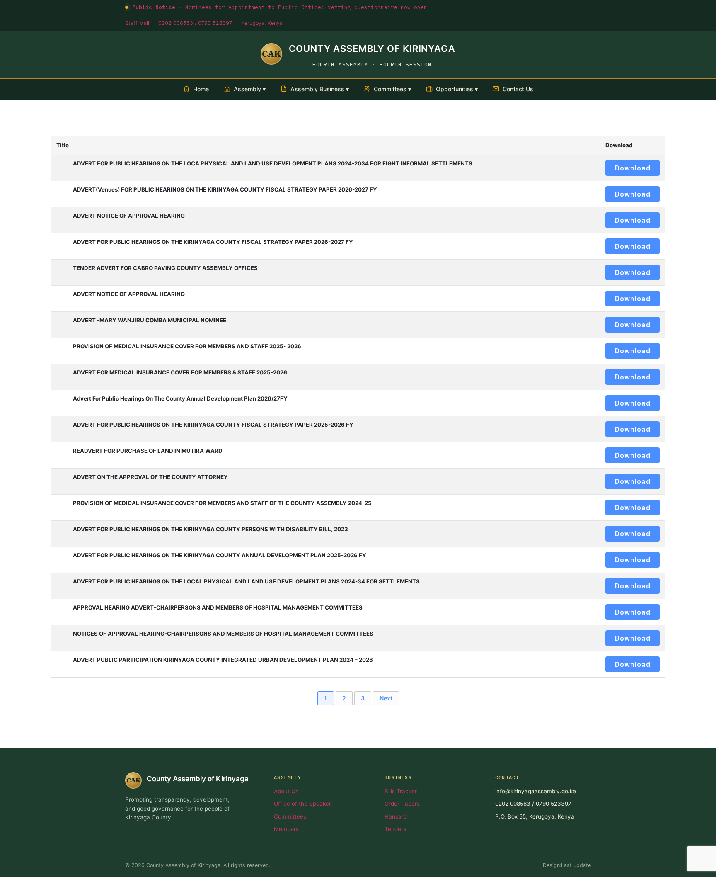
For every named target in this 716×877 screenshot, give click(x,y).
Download (633, 168)
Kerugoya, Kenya (262, 23)
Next (386, 698)
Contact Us (518, 88)
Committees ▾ (392, 88)
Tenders (395, 829)
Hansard (396, 816)
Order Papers (402, 803)
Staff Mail (137, 23)
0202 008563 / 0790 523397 (195, 23)
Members (286, 829)
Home (201, 88)
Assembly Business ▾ (319, 88)
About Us (286, 791)
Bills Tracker (401, 791)
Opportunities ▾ (457, 88)
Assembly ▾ (250, 88)
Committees (290, 816)
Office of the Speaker (302, 803)
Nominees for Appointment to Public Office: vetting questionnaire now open (279, 7)
